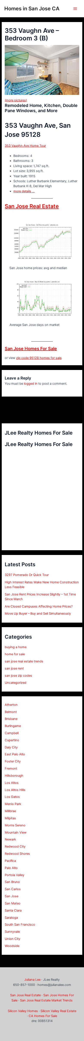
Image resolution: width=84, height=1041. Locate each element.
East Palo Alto (15, 754)
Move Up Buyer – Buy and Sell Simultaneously (38, 613)
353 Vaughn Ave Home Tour (25, 146)
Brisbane (11, 719)
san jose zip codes (18, 676)
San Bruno (12, 882)
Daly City (11, 747)
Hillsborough (14, 776)
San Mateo (12, 903)
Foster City (13, 761)
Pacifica (10, 861)
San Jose (11, 896)
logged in (30, 384)
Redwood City (15, 846)
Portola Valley (14, 875)
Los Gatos (12, 797)
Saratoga (11, 918)
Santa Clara (13, 910)
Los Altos (12, 783)
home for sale (15, 654)
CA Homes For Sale (43, 1016)
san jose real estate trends (24, 661)
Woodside (12, 946)
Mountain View (15, 832)
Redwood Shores (17, 854)
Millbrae (10, 811)
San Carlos (13, 889)
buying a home (15, 647)
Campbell (12, 733)
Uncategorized (15, 683)
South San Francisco (20, 924)
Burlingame (13, 726)
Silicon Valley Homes (23, 1011)
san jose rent (14, 668)
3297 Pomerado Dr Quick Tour (27, 575)
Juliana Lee (32, 980)
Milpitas (10, 818)
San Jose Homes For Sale (31, 348)
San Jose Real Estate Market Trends (46, 1000)
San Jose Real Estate (32, 206)
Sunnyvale (12, 932)
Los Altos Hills (15, 790)
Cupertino (12, 740)
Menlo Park (13, 804)
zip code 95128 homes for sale (38, 358)
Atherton (11, 705)
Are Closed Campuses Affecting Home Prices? (39, 606)
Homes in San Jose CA (31, 8)
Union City (12, 939)
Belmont (11, 712)
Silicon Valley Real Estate (58, 1011)
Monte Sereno (15, 825)
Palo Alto (11, 868)
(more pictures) (16, 100)
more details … (24, 191)
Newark (10, 839)
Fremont (11, 768)
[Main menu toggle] (75, 8)
